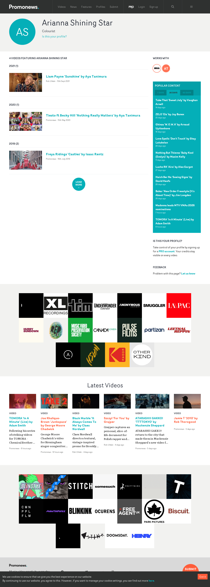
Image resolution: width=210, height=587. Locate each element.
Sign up (153, 7)
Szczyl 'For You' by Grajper (116, 420)
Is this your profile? (54, 36)
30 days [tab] (173, 92)
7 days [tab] (160, 92)
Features (86, 7)
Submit (114, 7)
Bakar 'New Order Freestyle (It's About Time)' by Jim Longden (175, 193)
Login (141, 7)
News (73, 7)
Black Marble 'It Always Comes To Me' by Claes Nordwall (84, 423)
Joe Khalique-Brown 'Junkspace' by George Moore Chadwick (54, 423)
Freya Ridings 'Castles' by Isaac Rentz (74, 154)
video (12, 413)
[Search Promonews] (173, 6)
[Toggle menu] (191, 6)
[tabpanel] (177, 164)
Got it (202, 576)
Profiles (100, 7)
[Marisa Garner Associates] (157, 66)
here (151, 581)
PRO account (167, 251)
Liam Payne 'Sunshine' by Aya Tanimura (76, 76)
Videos (62, 7)
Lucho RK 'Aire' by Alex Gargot (174, 167)
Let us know (188, 273)
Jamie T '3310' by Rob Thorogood (186, 420)
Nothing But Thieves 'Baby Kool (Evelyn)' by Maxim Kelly (174, 155)
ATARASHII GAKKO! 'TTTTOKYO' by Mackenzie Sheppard (149, 421)
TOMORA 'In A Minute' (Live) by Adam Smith (21, 421)
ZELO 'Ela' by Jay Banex (170, 114)
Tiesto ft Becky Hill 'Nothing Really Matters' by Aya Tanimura (93, 115)
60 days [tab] (187, 92)
